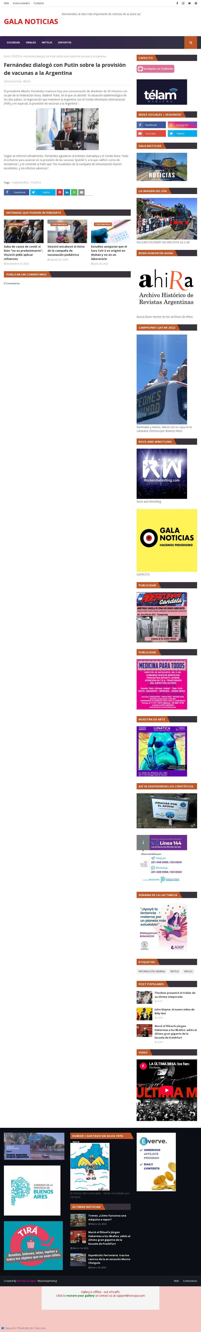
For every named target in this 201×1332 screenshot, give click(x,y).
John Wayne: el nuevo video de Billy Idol (175, 1011)
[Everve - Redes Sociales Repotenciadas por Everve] (156, 1190)
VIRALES (188, 971)
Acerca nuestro (21, 3)
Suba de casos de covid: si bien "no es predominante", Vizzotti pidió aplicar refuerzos (23, 253)
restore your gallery (80, 1295)
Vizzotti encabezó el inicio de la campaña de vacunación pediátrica (66, 251)
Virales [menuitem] (31, 42)
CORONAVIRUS (20, 182)
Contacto (39, 3)
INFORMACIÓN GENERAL (152, 971)
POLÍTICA (17, 56)
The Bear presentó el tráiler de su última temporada (175, 994)
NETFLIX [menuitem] (47, 42)
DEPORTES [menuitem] (64, 42)
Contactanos (190, 1281)
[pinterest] (195, 3)
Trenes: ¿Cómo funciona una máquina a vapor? (107, 1217)
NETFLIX (174, 971)
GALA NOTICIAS (31, 21)
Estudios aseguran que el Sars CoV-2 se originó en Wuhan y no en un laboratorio (109, 253)
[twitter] (189, 3)
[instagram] (183, 3)
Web (6, 3)
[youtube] (151, 133)
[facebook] (177, 3)
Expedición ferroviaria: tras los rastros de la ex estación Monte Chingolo (109, 1259)
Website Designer (27, 1281)
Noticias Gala (14, 81)
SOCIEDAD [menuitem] (13, 42)
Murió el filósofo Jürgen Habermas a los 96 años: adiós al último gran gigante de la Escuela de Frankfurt (176, 1031)
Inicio (7, 56)
